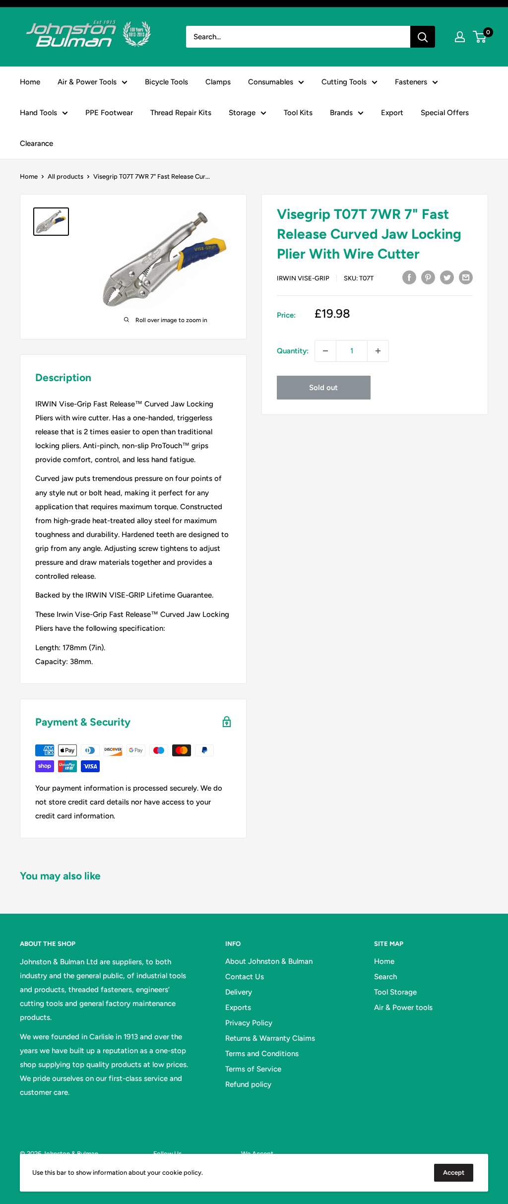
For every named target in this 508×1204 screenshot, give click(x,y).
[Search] (422, 37)
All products (65, 176)
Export (392, 112)
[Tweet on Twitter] (447, 277)
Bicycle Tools (166, 81)
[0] (480, 37)
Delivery (238, 992)
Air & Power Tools (87, 81)
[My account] (460, 36)
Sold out (323, 387)
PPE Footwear (109, 112)
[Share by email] (466, 277)
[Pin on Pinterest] (428, 277)
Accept (453, 1172)
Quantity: (293, 350)
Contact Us (244, 976)
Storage (242, 112)
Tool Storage (395, 992)
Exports (238, 1007)
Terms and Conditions (262, 1053)
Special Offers (445, 112)
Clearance (36, 143)
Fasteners (411, 81)
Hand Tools (38, 112)
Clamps (218, 81)
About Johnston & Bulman (269, 961)
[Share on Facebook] (409, 277)
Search (385, 976)
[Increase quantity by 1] (378, 350)
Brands (341, 112)
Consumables (270, 81)
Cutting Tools (344, 81)
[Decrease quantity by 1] (325, 350)
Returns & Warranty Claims (270, 1038)
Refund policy (248, 1084)
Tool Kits (298, 112)
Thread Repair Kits (180, 112)
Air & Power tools (403, 1007)
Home (30, 81)
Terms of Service (253, 1069)
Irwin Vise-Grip (303, 278)
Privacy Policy (248, 1022)
